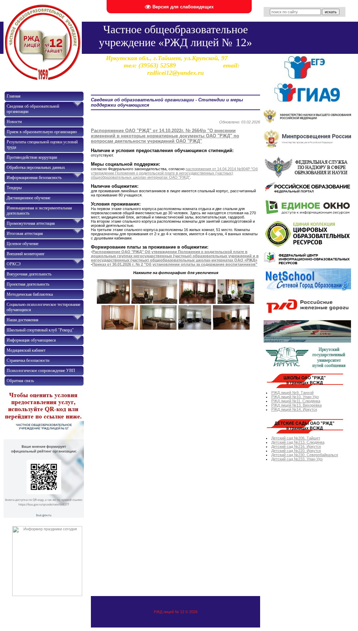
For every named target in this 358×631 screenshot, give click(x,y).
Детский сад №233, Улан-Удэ (297, 459)
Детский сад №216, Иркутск (296, 446)
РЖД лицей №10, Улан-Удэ (295, 397)
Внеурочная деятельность (29, 274)
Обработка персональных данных (36, 167)
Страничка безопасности (28, 360)
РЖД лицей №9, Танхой (292, 392)
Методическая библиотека (30, 294)
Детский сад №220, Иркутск (296, 451)
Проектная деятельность (28, 284)
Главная (14, 96)
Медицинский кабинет (26, 350)
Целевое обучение (22, 243)
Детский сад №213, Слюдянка (297, 442)
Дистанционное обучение (28, 197)
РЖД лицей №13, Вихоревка (296, 405)
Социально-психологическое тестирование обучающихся (43, 307)
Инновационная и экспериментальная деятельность (39, 211)
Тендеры (14, 187)
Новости (14, 121)
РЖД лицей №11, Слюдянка (295, 401)
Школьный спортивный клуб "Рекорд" (40, 330)
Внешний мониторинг (26, 253)
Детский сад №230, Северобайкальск (304, 455)
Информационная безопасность (34, 177)
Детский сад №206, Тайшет (295, 438)
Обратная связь (20, 380)
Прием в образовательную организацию (42, 131)
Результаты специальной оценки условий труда (42, 144)
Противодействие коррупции (32, 157)
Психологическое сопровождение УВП (41, 370)
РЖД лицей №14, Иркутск (294, 409)
